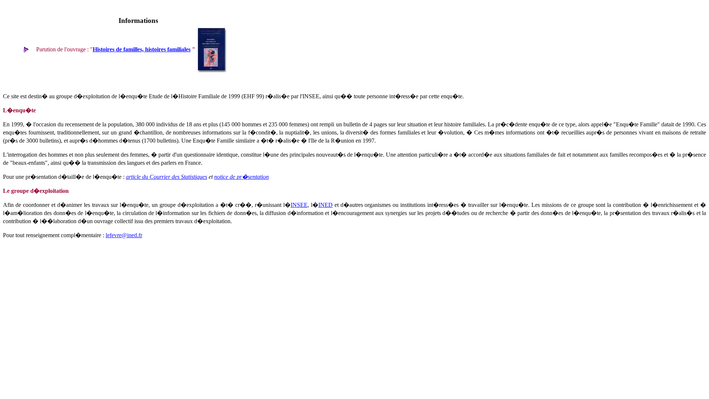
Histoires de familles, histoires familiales (142, 49)
